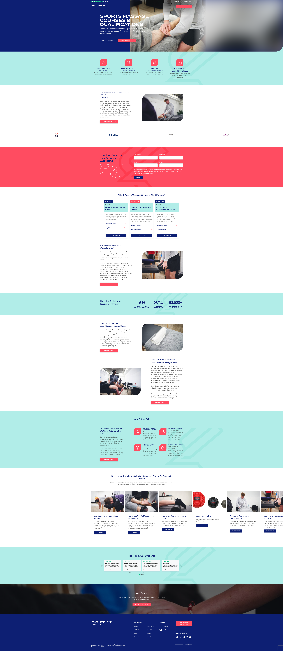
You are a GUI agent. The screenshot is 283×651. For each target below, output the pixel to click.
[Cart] (170, 1)
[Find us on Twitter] (180, 637)
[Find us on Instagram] (184, 637)
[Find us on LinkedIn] (187, 637)
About (163, 6)
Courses (124, 6)
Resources (157, 6)
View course (116, 235)
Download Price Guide (184, 6)
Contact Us (170, 6)
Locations (140, 6)
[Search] (167, 1)
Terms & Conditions (173, 169)
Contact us (149, 636)
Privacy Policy (161, 169)
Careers (148, 633)
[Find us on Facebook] (177, 637)
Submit (138, 177)
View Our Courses (107, 40)
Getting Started (132, 6)
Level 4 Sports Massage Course (168, 366)
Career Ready (149, 6)
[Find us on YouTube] (190, 637)
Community (137, 636)
